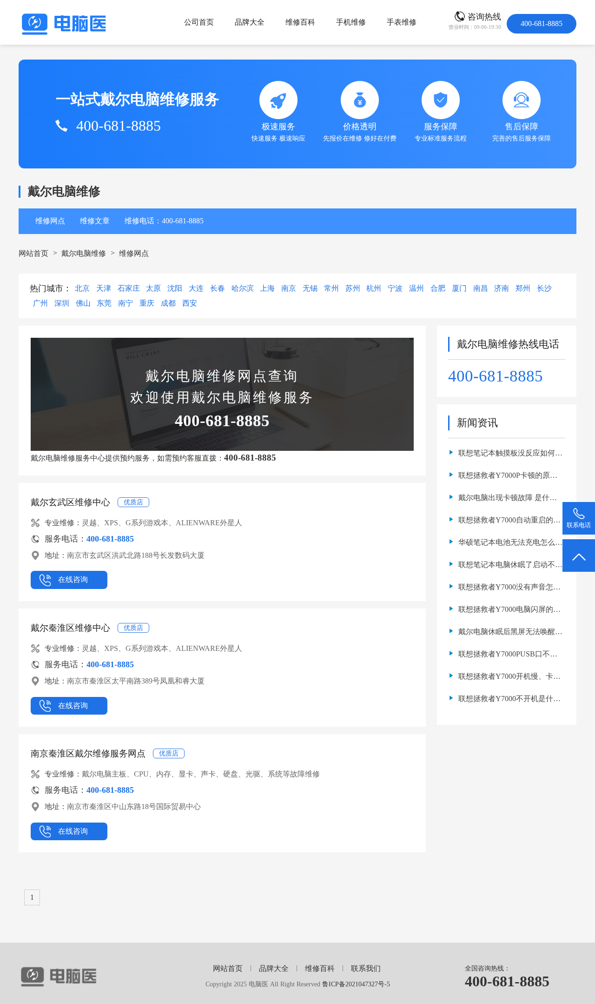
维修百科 (300, 22)
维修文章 (95, 221)
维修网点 (50, 221)
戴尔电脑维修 (83, 253)
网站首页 (33, 253)
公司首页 (199, 22)
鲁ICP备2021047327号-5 (356, 984)
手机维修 (351, 22)
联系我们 (366, 968)
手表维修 (401, 22)
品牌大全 (249, 22)
